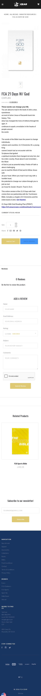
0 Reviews (13, 102)
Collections (5, 553)
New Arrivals (6, 543)
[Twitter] (10, 648)
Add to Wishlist (29, 241)
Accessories (5, 550)
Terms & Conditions (8, 569)
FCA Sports (5, 590)
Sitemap (20, 693)
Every (3, 583)
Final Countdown (7, 563)
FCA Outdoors (6, 586)
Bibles (3, 560)
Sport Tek (5, 593)
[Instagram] (6, 648)
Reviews (5, 269)
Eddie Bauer (5, 596)
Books (4, 556)
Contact (4, 566)
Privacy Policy (6, 573)
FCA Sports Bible (20, 463)
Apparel (4, 546)
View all (4, 599)
